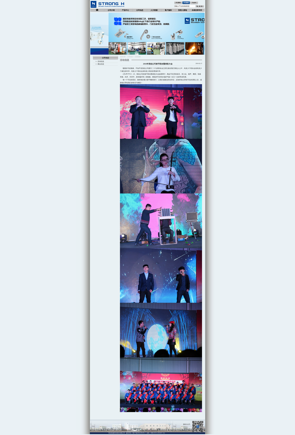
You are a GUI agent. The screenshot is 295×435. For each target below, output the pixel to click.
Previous (93, 32)
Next (201, 32)
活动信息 (101, 61)
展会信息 (101, 64)
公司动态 (130, 57)
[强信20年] (147, 34)
